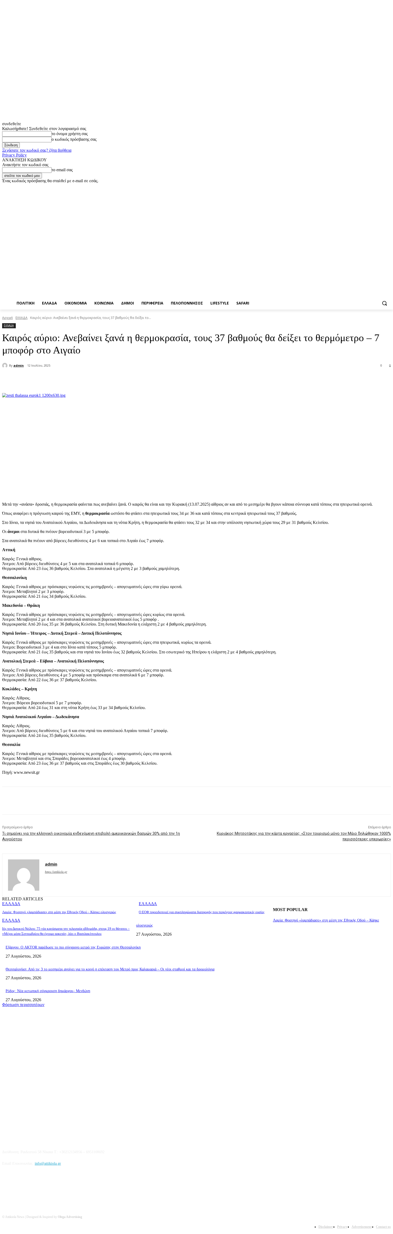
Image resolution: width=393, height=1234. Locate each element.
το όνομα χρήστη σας (70, 133)
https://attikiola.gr (56, 871)
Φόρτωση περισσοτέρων (23, 1004)
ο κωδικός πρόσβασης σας (74, 139)
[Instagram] (366, 187)
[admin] (5, 365)
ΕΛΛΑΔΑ (22, 317)
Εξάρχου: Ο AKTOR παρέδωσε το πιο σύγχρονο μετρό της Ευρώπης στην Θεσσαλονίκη (73, 947)
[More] (131, 379)
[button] (384, 303)
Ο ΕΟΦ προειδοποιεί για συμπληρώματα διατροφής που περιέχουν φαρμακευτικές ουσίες (201, 912)
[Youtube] (388, 187)
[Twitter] (373, 187)
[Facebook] (358, 187)
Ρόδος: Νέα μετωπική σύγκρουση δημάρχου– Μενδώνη (48, 991)
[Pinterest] (92, 379)
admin (18, 365)
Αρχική (7, 317)
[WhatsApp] (112, 379)
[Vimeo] (380, 187)
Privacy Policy (14, 155)
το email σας (62, 169)
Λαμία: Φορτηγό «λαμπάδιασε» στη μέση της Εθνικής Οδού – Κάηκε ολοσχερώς (59, 912)
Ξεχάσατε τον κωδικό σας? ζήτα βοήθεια (36, 150)
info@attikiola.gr (48, 1163)
